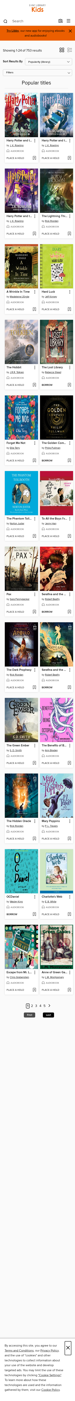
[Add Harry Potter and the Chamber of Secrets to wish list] (69, 158)
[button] (61, 51)
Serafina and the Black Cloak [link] (55, 670)
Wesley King (16, 901)
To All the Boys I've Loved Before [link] (55, 518)
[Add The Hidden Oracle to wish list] (34, 838)
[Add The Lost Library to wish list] (69, 385)
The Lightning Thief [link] (55, 216)
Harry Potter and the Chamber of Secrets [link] (55, 140)
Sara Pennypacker (19, 599)
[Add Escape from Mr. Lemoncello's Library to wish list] (34, 990)
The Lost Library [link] (52, 367)
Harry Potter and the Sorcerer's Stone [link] (20, 140)
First (29, 1015)
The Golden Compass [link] (55, 443)
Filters (9, 72)
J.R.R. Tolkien (17, 372)
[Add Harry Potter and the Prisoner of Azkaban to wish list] (34, 233)
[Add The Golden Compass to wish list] (69, 460)
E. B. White (50, 901)
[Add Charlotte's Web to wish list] (69, 914)
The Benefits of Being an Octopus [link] (55, 745)
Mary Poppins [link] (51, 821)
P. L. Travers (51, 826)
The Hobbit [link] (14, 367)
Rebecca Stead (53, 372)
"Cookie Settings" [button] (49, 1375)
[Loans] (60, 21)
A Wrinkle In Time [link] (18, 292)
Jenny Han (50, 523)
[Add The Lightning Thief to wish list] (69, 233)
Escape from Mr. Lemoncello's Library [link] (20, 972)
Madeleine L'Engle (19, 296)
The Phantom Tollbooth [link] (20, 518)
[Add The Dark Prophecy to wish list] (34, 687)
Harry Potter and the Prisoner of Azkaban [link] (20, 216)
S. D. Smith (16, 750)
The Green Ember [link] (18, 745)
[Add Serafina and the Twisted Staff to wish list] (69, 612)
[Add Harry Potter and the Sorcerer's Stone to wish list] (34, 158)
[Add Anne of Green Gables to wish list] (69, 990)
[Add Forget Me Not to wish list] (34, 460)
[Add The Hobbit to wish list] (34, 385)
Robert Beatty (52, 599)
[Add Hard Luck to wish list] (69, 309)
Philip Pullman (52, 447)
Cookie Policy (50, 1390)
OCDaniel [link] (13, 897)
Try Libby (13, 31)
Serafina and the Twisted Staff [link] (55, 594)
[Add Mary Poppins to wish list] (69, 838)
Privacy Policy (49, 1351)
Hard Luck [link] (48, 292)
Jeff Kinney (51, 296)
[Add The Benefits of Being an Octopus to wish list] (69, 763)
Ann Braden (51, 750)
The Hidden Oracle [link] (19, 821)
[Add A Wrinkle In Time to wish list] (34, 309)
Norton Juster (17, 523)
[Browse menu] (68, 21)
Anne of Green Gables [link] (55, 972)
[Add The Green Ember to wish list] (34, 763)
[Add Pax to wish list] (34, 612)
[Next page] (49, 1006)
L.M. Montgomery (54, 977)
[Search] (5, 21)
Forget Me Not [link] (16, 443)
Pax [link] (9, 594)
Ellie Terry (15, 447)
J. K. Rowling (16, 145)
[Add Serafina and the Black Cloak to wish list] (69, 687)
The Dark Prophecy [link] (19, 670)
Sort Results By (13, 61)
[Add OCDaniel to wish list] (34, 914)
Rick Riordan (51, 221)
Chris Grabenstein (19, 977)
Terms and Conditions (19, 1351)
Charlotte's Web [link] (52, 897)
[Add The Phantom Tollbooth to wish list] (34, 536)
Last (48, 1015)
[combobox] (29, 21)
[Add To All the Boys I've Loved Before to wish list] (69, 536)
